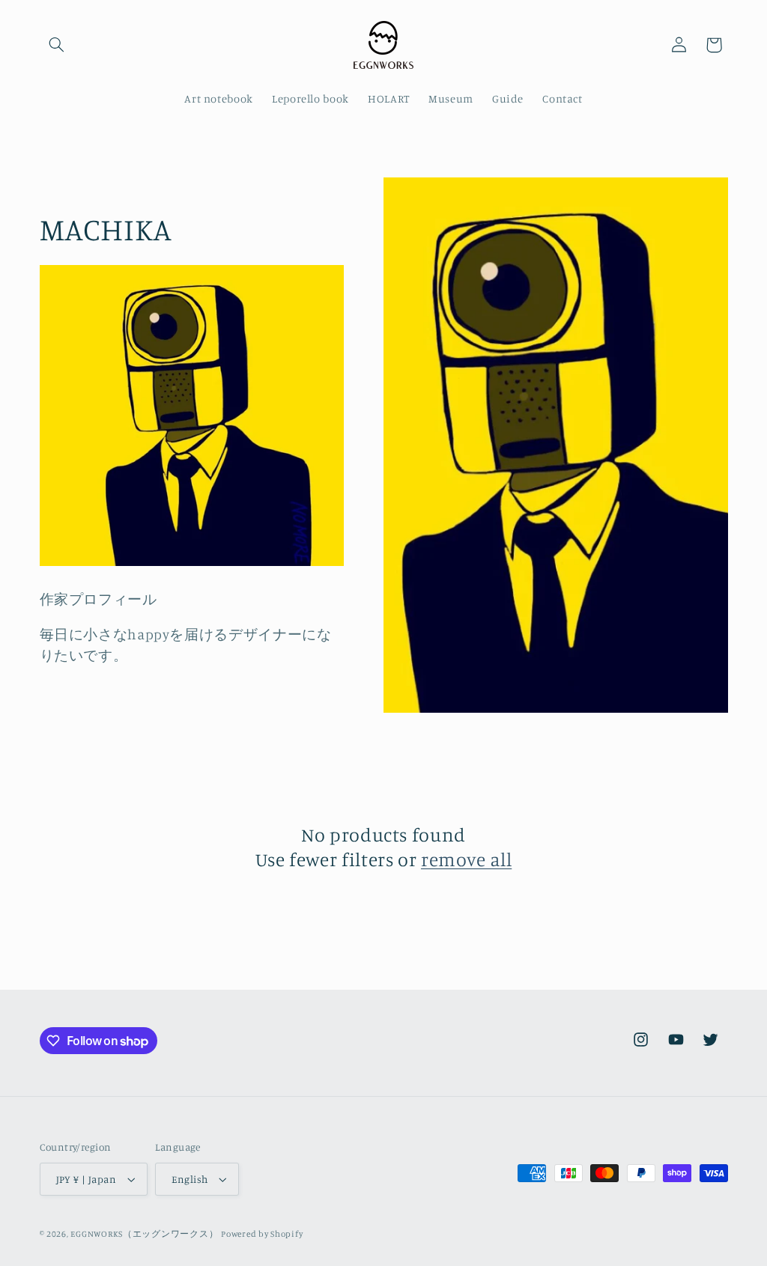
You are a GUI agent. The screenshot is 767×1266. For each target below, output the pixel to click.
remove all (466, 859)
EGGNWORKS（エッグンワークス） (144, 1234)
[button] (57, 45)
